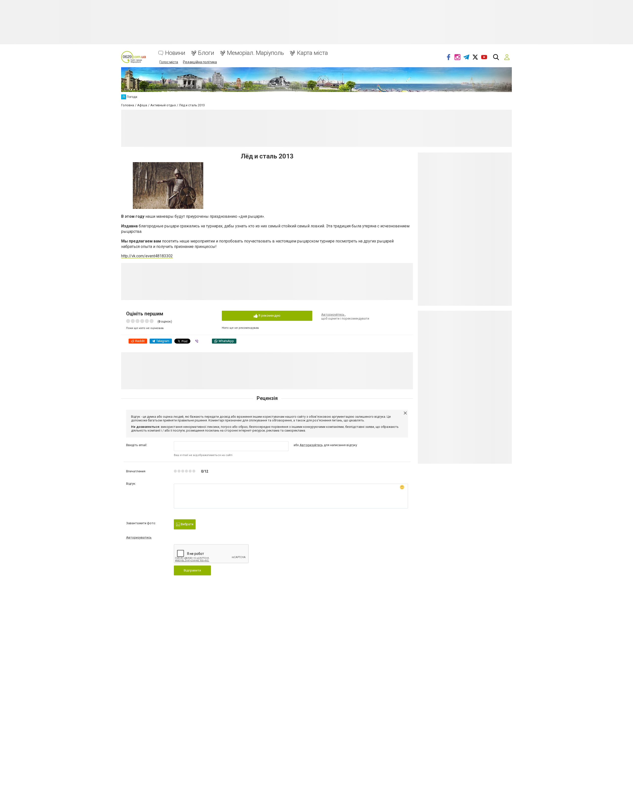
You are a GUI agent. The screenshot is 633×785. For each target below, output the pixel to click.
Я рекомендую (269, 315)
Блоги (206, 53)
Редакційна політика (200, 62)
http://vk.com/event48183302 (147, 256)
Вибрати (186, 524)
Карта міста (312, 53)
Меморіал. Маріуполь (255, 53)
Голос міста (168, 62)
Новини (175, 53)
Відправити (192, 570)
